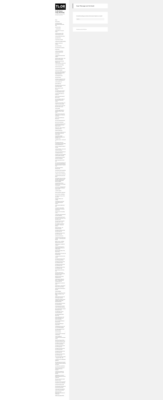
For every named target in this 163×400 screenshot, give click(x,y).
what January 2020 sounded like (60, 170)
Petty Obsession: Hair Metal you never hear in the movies (60, 387)
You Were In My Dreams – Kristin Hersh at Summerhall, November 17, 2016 (60, 273)
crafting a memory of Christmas (60, 173)
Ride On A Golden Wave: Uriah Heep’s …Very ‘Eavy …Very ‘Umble (60, 294)
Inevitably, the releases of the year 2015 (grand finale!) (60, 343)
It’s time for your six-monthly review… (60, 212)
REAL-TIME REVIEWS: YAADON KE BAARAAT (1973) (60, 309)
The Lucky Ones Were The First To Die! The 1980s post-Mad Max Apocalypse (60, 363)
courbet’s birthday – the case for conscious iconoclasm (60, 150)
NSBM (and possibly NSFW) (59, 395)
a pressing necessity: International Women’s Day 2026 (59, 24)
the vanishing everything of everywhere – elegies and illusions (59, 224)
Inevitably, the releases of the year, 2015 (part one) (60, 354)
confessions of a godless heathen (60, 41)
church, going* (57, 108)
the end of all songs (58, 45)
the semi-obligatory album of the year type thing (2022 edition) (60, 100)
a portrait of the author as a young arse (59, 94)
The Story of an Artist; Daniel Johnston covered (60, 380)
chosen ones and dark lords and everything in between (60, 152)
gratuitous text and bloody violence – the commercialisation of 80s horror (60, 62)
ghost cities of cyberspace (59, 122)
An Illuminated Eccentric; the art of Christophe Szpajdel (60, 327)
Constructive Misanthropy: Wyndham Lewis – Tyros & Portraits (59, 372)
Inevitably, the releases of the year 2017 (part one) (60, 234)
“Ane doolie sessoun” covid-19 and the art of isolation (60, 158)
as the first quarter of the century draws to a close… (59, 34)
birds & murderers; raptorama (60, 192)
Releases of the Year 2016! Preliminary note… (59, 277)
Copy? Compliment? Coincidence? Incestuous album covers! (60, 337)
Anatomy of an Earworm (59, 235)
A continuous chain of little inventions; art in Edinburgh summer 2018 (59, 209)
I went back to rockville (59, 39)
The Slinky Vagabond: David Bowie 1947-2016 (59, 330)
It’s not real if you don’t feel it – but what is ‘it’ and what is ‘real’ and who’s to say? (60, 218)
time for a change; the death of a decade (60, 147)
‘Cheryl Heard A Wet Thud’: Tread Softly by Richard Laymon (59, 202)
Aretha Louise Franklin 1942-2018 (60, 206)
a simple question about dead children (60, 56)
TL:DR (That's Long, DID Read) (59, 11)
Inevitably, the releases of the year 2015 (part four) (60, 346)
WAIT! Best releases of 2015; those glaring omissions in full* (60, 341)
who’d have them (58, 77)
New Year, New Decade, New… (60, 172)
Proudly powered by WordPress (81, 29)
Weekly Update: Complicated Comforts (60, 245)
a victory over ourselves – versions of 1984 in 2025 (59, 52)
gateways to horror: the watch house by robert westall (60, 106)
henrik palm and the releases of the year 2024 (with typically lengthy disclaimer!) (60, 72)
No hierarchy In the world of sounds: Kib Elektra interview (60, 307)
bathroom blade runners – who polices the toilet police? (60, 59)
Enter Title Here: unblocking (60, 194)
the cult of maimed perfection (60, 120)
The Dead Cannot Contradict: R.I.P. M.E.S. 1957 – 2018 (60, 222)
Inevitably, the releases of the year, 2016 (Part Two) (60, 265)
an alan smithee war (58, 81)
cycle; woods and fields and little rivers (59, 118)
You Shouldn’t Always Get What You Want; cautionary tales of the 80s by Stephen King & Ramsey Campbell (60, 180)
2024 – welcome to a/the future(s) (59, 89)
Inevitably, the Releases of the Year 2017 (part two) (60, 231)
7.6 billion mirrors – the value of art (60, 140)
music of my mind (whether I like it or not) (60, 97)
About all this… (57, 21)
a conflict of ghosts (58, 190)
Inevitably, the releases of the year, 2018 (60, 196)
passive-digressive (58, 83)
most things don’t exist (58, 75)
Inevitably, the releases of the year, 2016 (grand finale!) (60, 259)
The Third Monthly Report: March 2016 (59, 315)
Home (56, 19)
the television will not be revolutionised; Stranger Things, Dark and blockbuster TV (60, 143)
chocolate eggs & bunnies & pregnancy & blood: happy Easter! (59, 111)
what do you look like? (58, 70)
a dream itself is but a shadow (60, 68)
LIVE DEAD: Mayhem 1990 (59, 384)
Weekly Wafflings (58, 291)
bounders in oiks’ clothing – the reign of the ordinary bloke (60, 103)
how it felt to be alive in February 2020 (59, 168)
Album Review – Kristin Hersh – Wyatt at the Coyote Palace (60, 286)
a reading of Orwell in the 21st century (60, 257)
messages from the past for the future (60, 176)
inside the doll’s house (58, 130)
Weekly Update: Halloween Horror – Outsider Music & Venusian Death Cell (59, 280)
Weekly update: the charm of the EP (60, 283)
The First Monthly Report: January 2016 (59, 324)
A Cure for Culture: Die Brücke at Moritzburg (60, 334)
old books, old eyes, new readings (59, 199)
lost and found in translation (59, 47)
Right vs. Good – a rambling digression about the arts (59, 242)
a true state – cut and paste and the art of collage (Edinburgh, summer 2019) (60, 187)
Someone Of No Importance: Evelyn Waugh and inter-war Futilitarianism (60, 247)
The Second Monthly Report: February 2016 (59, 321)
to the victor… (57, 49)
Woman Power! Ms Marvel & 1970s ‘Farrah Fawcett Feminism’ (60, 368)
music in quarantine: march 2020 (59, 161)
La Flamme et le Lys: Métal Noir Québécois (60, 360)
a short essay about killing (59, 64)
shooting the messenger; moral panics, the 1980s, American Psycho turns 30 (60, 124)
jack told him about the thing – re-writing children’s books (60, 91)
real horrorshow (58, 27)
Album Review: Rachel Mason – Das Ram (60, 289)
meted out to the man (58, 66)
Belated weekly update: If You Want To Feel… (60, 251)
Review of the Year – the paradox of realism (59, 228)
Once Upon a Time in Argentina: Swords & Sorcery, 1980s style (60, 382)
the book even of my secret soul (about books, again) (60, 86)
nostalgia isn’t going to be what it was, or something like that (60, 80)
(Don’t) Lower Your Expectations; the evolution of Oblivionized (60, 392)
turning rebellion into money (60, 36)
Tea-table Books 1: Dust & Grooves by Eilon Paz (59, 312)
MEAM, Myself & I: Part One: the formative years (60, 254)
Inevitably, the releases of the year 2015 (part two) (60, 352)
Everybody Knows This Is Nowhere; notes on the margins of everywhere (60, 184)
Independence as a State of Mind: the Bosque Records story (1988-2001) (60, 376)
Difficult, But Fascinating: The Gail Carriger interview (60, 297)
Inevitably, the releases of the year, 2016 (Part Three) (60, 262)
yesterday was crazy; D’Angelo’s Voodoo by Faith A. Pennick (60, 155)
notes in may (57, 53)
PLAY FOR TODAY (58, 331)
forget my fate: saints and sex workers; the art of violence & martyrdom (60, 114)
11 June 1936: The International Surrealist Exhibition (60, 215)
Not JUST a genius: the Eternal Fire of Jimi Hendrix (60, 304)
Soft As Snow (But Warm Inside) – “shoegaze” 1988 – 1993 (60, 357)
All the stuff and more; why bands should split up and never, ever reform (59, 318)
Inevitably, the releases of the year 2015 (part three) (60, 349)
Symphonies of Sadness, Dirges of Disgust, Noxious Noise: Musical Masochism (60, 300)
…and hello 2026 (58, 28)
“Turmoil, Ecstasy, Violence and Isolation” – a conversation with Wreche (60, 238)
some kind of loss (58, 37)
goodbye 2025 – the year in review (59, 31)
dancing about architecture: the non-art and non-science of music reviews (60, 133)
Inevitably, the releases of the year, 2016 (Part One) (60, 268)
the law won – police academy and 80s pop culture (60, 128)
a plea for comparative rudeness (59, 44)
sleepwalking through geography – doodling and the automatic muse (60, 137)
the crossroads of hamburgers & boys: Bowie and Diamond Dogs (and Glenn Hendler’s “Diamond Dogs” (60, 164)
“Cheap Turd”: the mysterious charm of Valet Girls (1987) (60, 390)
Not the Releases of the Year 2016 (59, 270)
